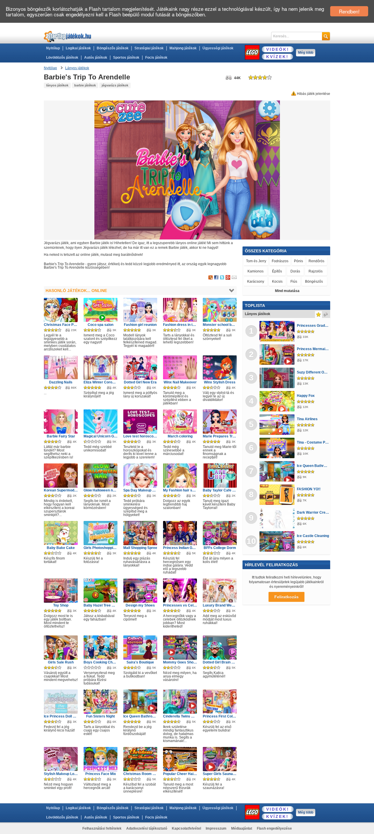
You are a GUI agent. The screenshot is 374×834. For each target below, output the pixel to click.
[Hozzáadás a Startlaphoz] (210, 277)
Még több (305, 53)
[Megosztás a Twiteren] (222, 277)
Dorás (295, 271)
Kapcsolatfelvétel (186, 828)
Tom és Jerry (256, 261)
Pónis (298, 261)
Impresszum (216, 828)
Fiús (293, 281)
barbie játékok (85, 85)
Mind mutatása (287, 291)
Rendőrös (316, 261)
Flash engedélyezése (274, 828)
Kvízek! (277, 56)
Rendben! (349, 11)
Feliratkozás (286, 597)
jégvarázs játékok (115, 85)
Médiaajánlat (241, 828)
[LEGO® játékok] (252, 52)
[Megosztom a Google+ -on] (228, 277)
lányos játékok (57, 85)
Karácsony (255, 281)
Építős (277, 271)
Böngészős (314, 281)
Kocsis (277, 281)
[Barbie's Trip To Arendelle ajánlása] (234, 277)
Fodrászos (280, 261)
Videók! (277, 49)
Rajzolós (316, 271)
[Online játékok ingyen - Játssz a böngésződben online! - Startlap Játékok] (67, 36)
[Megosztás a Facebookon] (216, 277)
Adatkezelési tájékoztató (146, 828)
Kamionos (255, 271)
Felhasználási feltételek (102, 828)
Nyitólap (53, 48)
